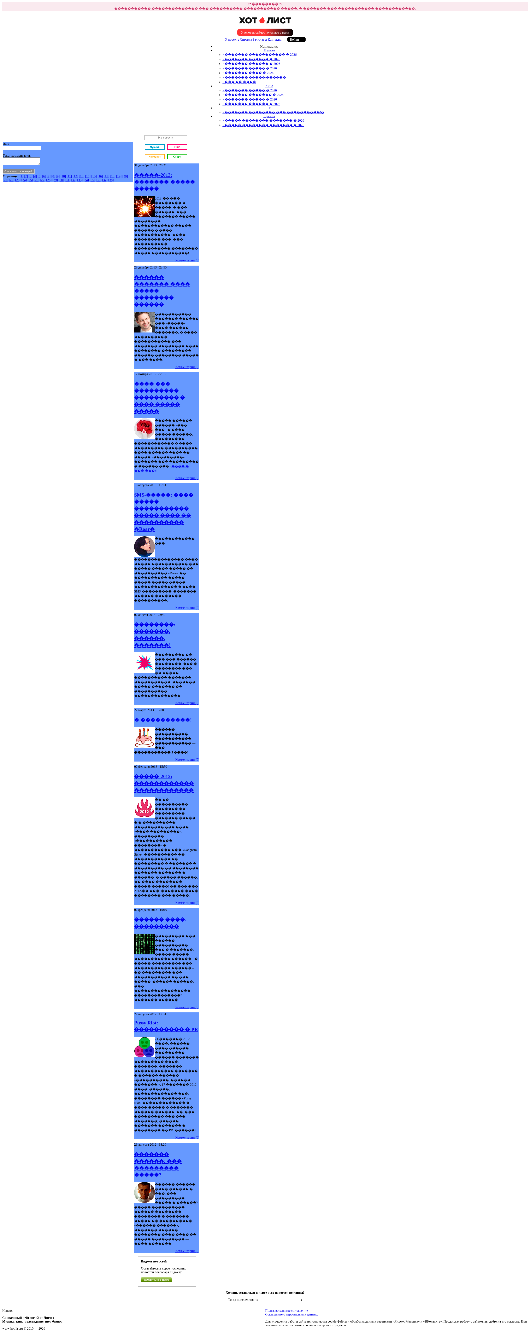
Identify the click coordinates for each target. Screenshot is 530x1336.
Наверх (7, 1310)
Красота (269, 116)
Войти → (296, 39)
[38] (111, 180)
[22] (11, 180)
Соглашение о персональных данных (291, 1314)
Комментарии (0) (187, 260)
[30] (61, 180)
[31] (67, 180)
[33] (80, 180)
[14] (87, 176)
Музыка (269, 50)
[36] (98, 180)
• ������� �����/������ (254, 77)
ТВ (269, 108)
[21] (5, 180)
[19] (119, 176)
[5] (39, 176)
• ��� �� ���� (239, 82)
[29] (55, 180)
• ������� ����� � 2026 (250, 68)
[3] (30, 176)
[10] (63, 176)
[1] (21, 176)
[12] (75, 176)
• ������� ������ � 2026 (251, 59)
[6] (44, 176)
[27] (42, 180)
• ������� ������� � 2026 (253, 95)
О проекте (232, 39)
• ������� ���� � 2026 (248, 73)
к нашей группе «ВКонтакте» (280, 1299)
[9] (58, 176)
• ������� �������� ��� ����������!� (273, 112)
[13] (81, 176)
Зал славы (260, 39)
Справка (246, 39)
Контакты (275, 39)
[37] (104, 180)
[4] (35, 176)
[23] (17, 180)
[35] (92, 180)
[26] (36, 180)
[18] (112, 176)
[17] (106, 176)
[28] (49, 180)
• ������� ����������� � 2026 (260, 54)
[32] (73, 180)
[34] (86, 180)
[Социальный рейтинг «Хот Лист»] (265, 25)
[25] (30, 180)
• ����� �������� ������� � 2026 (263, 120)
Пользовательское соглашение (286, 1310)
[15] (94, 176)
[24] (24, 180)
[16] (100, 176)
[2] (26, 176)
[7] (49, 176)
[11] (69, 176)
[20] (125, 176)
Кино (269, 86)
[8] (53, 176)
